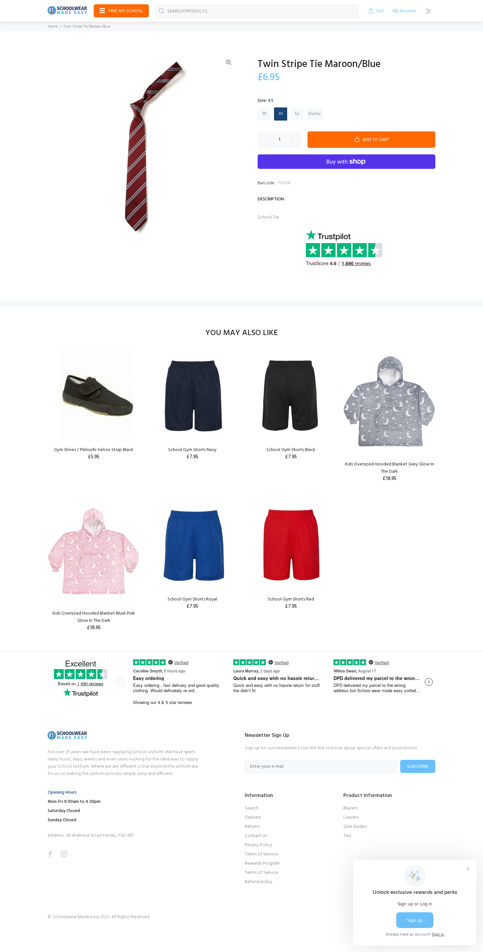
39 (264, 114)
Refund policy (258, 882)
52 (297, 114)
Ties (347, 836)
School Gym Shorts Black (290, 450)
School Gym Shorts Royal (192, 599)
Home (53, 26)
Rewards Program (262, 863)
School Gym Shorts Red (291, 599)
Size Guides (355, 826)
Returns (252, 826)
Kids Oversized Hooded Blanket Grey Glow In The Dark (389, 468)
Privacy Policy (258, 845)
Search (252, 808)
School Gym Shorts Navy (192, 450)
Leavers (351, 817)
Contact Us (256, 836)
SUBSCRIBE (417, 766)
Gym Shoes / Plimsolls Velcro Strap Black (93, 450)
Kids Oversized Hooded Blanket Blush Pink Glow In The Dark (94, 617)
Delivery (253, 817)
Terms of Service (261, 854)
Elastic (315, 114)
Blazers (350, 808)
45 (280, 114)
